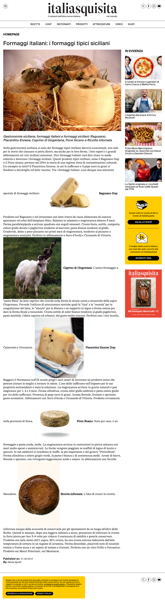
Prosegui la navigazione (19, 593)
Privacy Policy (44, 593)
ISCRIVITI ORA (143, 258)
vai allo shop (143, 222)
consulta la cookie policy (54, 584)
